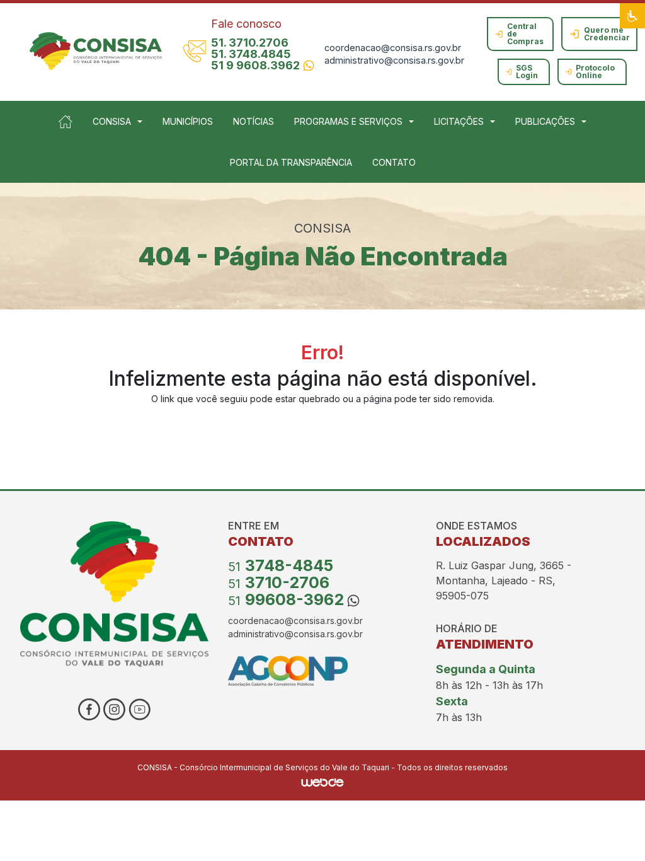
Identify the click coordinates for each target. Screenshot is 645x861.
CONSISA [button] (112, 121)
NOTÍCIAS (253, 121)
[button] (632, 15)
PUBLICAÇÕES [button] (545, 121)
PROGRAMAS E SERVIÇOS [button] (348, 121)
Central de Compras (525, 33)
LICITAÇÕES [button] (459, 121)
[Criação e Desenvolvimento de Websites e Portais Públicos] (322, 781)
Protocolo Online (595, 71)
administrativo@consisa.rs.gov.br (394, 60)
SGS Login (527, 71)
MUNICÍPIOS (188, 121)
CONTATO (394, 162)
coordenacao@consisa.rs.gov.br (392, 47)
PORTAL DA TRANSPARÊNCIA (291, 162)
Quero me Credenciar (607, 33)
